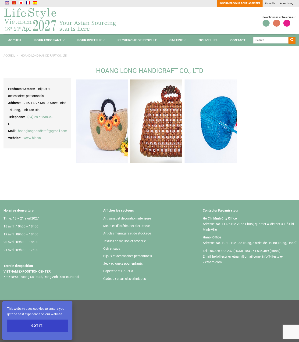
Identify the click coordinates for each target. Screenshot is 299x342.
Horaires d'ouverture (19, 210)
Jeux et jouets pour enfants (123, 263)
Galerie (176, 40)
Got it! (37, 326)
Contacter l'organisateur (220, 210)
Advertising (286, 3)
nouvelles (208, 40)
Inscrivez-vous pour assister (240, 3)
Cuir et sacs (111, 248)
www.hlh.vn (32, 138)
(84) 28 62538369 (40, 117)
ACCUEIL (15, 40)
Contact (238, 40)
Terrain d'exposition (18, 266)
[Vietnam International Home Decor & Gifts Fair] (62, 20)
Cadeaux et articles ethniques (124, 279)
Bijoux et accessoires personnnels (127, 256)
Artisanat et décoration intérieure (127, 218)
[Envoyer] (291, 40)
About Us (270, 3)
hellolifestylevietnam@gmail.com (236, 256)
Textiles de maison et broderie (124, 241)
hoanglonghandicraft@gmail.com (42, 131)
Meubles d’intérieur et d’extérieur (126, 226)
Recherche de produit (137, 40)
